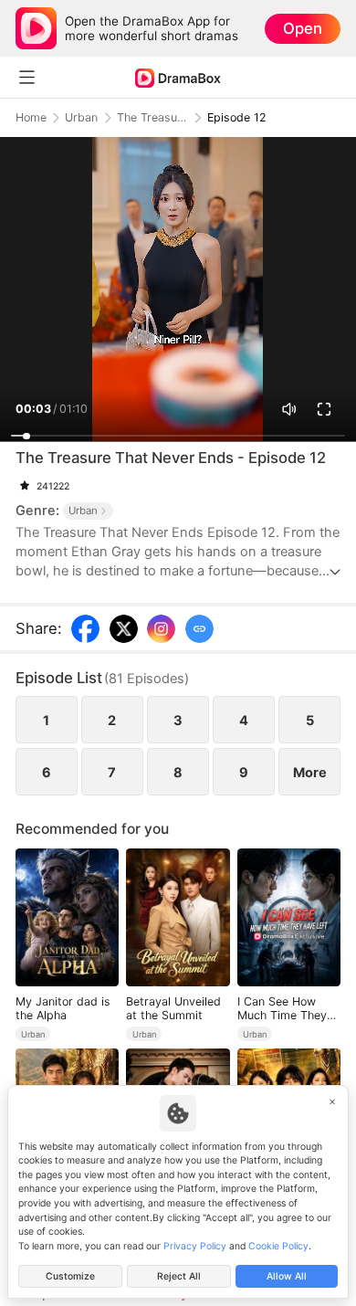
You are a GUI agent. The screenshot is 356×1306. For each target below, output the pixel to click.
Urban (81, 117)
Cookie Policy (278, 1246)
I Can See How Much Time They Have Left (282, 1009)
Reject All (179, 1276)
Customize (70, 1276)
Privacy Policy (194, 1246)
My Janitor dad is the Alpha (63, 1009)
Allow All (287, 1276)
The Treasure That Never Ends (152, 117)
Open (302, 28)
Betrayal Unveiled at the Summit (173, 1009)
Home (31, 117)
